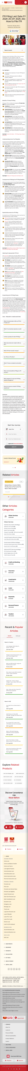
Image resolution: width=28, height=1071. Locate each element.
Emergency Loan (7, 904)
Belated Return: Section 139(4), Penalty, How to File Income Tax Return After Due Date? (13, 486)
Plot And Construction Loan (10, 878)
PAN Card (6, 218)
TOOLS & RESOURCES (10, 1047)
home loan (16, 242)
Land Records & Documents (11, 539)
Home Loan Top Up (8, 866)
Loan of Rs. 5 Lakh (8, 919)
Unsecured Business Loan (9, 932)
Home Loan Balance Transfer (10, 863)
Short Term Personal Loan (10, 896)
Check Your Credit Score (8, 783)
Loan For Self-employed (9, 924)
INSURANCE (8, 947)
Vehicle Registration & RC (10, 553)
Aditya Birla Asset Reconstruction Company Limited (12, 1008)
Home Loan (6, 861)
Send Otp (14, 447)
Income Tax (6, 255)
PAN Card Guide (18, 532)
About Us (8, 1027)
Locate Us (8, 1030)
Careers (7, 1041)
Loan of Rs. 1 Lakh (8, 916)
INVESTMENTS (9, 943)
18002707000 (20, 1018)
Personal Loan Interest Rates (10, 889)
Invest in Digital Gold (20, 773)
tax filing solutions (6, 307)
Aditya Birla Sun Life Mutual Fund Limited (12, 1000)
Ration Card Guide (9, 530)
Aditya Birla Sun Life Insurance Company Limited (13, 994)
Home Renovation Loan (9, 873)
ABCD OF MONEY (9, 961)
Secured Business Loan (9, 929)
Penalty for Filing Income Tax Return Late (15, 175)
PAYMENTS (8, 950)
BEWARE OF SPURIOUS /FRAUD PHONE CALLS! (12, 986)
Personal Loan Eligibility (9, 891)
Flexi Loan (6, 886)
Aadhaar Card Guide (9, 526)
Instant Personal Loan (9, 894)
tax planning (22, 311)
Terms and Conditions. (18, 443)
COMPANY (8, 1024)
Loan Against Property (9, 868)
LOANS (7, 856)
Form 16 (6, 221)
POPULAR (18, 636)
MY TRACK (8, 957)
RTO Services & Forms (10, 551)
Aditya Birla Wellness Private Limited (10, 1005)
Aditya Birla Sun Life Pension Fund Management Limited (13, 1002)
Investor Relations (10, 1038)
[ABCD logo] (7, 1018)
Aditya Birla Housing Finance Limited (10, 992)
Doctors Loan (7, 921)
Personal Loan (7, 884)
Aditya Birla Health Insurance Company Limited (13, 996)
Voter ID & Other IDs (9, 534)
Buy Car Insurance (18, 783)
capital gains (10, 268)
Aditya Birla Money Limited (8, 998)
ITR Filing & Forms (5, 9)
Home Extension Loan (9, 871)
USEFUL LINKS (9, 964)
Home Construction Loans (10, 876)
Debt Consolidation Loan (9, 899)
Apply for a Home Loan (19, 776)
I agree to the (15, 443)
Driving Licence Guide (10, 528)
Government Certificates (11, 546)
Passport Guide (8, 532)
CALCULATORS (9, 954)
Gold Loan (6, 937)
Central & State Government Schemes (14, 544)
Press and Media (9, 1032)
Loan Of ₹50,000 (8, 914)
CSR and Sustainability (11, 1035)
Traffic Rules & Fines (9, 555)
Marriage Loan (7, 906)
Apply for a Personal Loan (8, 773)
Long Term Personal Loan (9, 911)
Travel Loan (6, 909)
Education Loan (7, 901)
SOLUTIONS (8, 1044)
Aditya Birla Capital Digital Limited (10, 1010)
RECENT (9, 635)
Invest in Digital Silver (8, 776)
